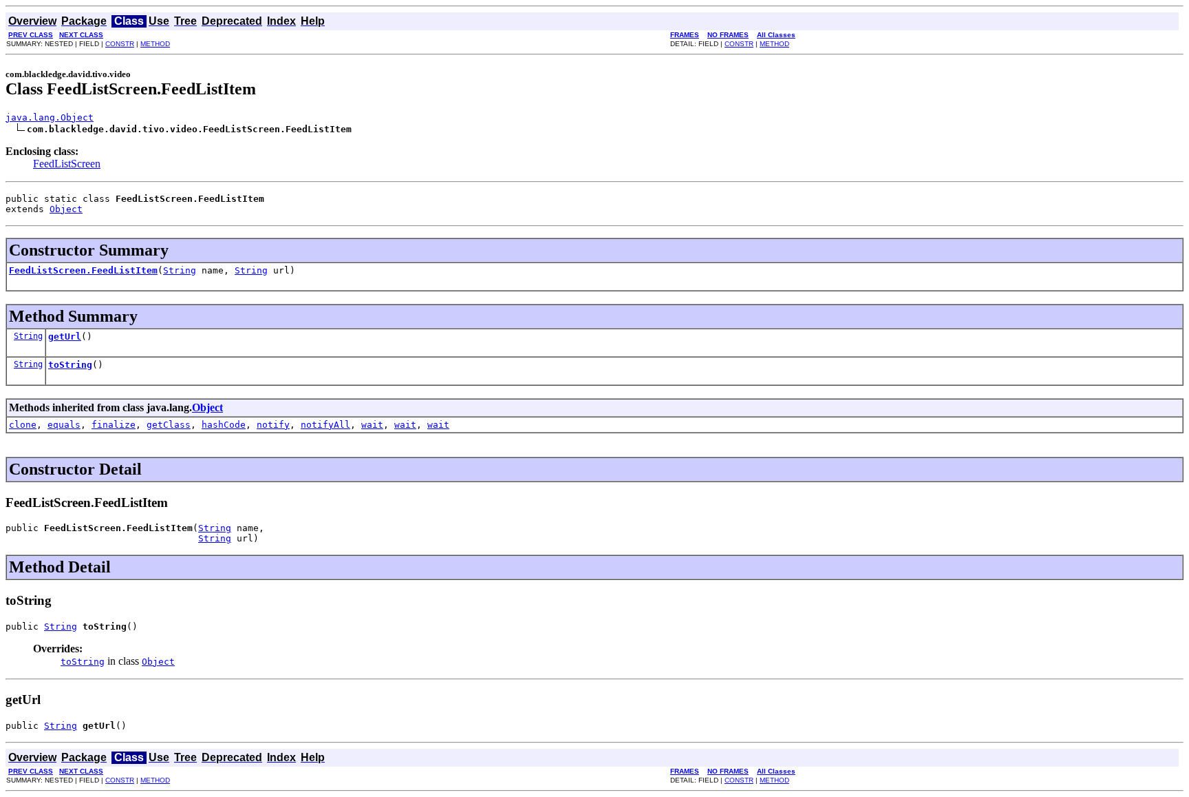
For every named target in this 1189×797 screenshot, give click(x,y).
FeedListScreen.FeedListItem (83, 270)
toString (70, 365)
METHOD (155, 44)
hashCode (224, 425)
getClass (169, 425)
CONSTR (119, 44)
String (179, 270)
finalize (114, 425)
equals (64, 425)
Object (66, 209)
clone (22, 425)
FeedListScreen (66, 163)
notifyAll (325, 425)
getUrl (64, 336)
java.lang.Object (50, 117)
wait (372, 425)
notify (273, 425)
